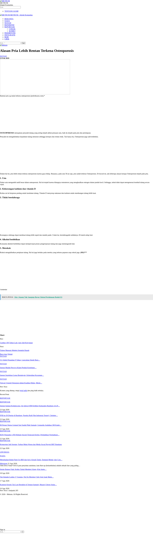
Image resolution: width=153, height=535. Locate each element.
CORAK (12, 29)
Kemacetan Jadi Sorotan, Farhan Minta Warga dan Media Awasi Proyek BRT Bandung (31, 444)
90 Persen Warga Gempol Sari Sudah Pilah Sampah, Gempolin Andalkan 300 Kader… (30, 425)
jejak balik (23, 391)
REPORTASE (9, 27)
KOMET (12, 31)
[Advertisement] (67, 114)
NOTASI (7, 23)
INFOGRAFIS (9, 35)
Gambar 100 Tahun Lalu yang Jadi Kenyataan (16, 343)
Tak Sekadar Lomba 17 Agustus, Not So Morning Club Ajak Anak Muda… (27, 477)
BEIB (6, 37)
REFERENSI (9, 25)
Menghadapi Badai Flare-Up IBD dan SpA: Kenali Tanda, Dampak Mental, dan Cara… (31, 460)
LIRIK (6, 39)
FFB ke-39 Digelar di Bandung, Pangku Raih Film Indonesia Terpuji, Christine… (29, 415)
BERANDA (8, 19)
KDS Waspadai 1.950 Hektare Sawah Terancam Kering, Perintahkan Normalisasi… (29, 435)
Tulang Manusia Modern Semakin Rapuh (14, 350)
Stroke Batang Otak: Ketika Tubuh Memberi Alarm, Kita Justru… (23, 469)
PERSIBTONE (10, 33)
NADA (7, 21)
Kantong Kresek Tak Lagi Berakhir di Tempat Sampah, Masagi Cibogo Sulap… (28, 485)
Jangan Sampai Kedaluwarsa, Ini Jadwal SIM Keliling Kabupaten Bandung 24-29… (30, 406)
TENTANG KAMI (11, 11)
